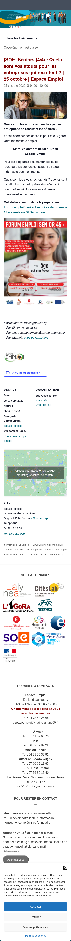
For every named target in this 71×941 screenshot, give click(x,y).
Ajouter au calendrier (26, 372)
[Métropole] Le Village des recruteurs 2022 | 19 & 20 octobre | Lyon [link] (16, 549)
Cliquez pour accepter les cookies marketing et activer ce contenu (35, 473)
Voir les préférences (35, 927)
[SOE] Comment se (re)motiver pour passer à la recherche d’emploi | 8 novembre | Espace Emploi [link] (48, 549)
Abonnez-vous (15, 859)
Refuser (36, 917)
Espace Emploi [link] (13, 426)
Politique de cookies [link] (35, 936)
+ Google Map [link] (39, 518)
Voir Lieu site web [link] (14, 533)
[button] (65, 868)
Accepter (35, 906)
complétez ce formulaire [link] (34, 822)
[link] (35, 19)
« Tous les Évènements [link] (20, 38)
